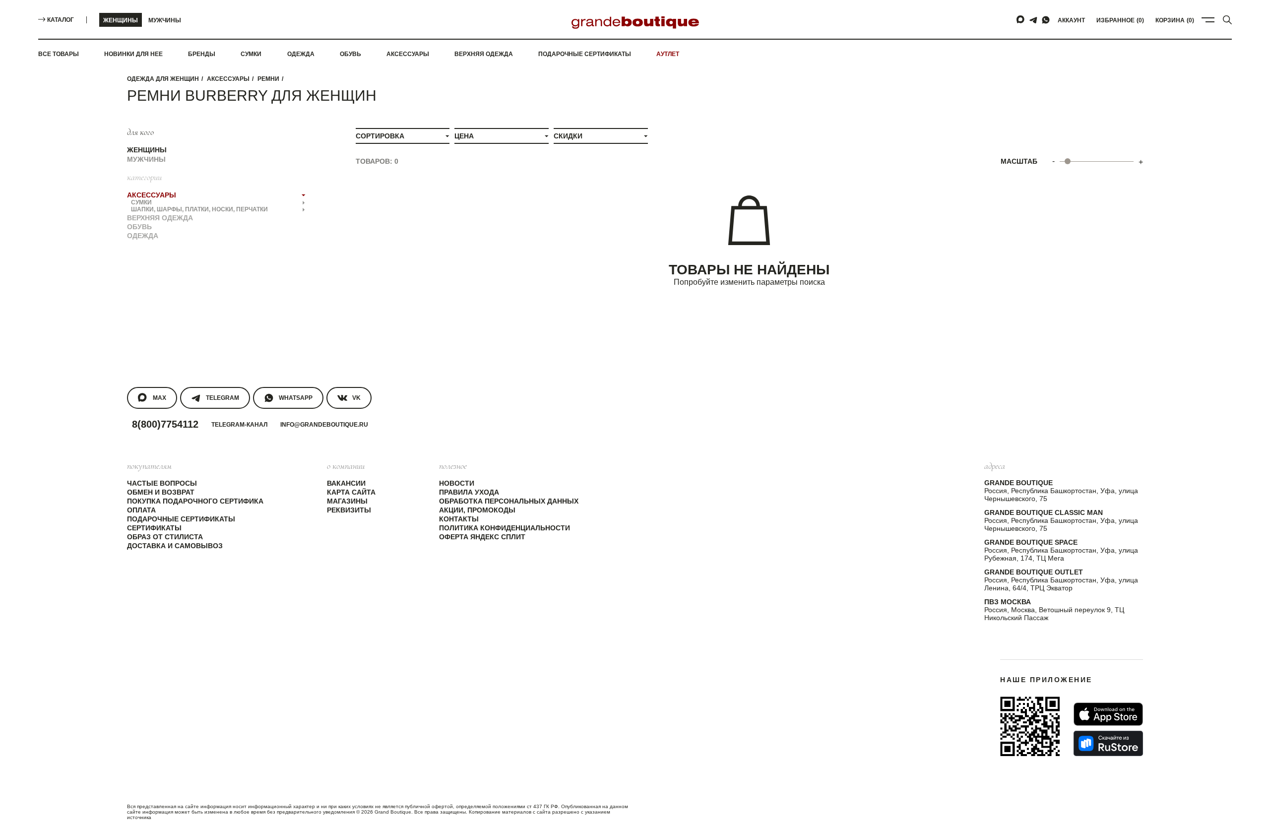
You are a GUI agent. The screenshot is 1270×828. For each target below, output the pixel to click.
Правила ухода (469, 492)
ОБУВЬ (139, 227)
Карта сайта (351, 492)
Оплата (141, 510)
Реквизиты (349, 510)
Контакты (459, 519)
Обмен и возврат (160, 492)
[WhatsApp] (1045, 19)
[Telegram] (1033, 19)
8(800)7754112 (165, 424)
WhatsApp (296, 397)
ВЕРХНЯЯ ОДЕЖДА (160, 218)
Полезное (453, 466)
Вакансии (346, 483)
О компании (346, 466)
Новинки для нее (133, 54)
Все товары (58, 54)
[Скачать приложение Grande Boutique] (1030, 726)
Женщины (120, 20)
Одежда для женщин (163, 78)
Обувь (350, 54)
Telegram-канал (239, 424)
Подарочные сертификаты (584, 54)
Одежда (301, 54)
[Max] (1020, 19)
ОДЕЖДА (142, 236)
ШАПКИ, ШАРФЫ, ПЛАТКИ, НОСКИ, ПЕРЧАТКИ (199, 209)
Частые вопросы (162, 483)
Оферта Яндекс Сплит (482, 537)
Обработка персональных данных (508, 501)
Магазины (347, 501)
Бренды (201, 54)
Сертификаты (154, 528)
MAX (159, 397)
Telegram (222, 397)
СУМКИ (141, 202)
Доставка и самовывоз (175, 546)
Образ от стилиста (165, 537)
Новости (456, 483)
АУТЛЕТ (667, 54)
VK (356, 397)
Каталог (60, 19)
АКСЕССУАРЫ (228, 78)
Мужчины (164, 20)
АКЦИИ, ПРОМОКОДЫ (477, 510)
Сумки (251, 54)
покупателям (149, 466)
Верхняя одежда (483, 54)
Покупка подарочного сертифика (195, 501)
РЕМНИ (268, 78)
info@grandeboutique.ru (324, 424)
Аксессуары (407, 54)
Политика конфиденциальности (504, 528)
